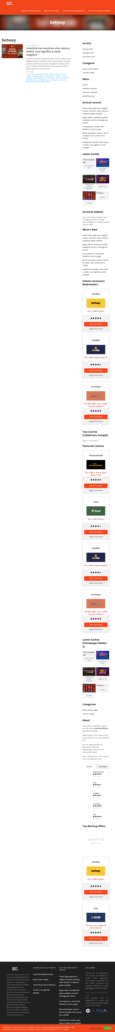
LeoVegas (97, 804)
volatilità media (44, 82)
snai (47, 80)
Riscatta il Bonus (95, 324)
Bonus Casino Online (51, 10)
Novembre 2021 (88, 56)
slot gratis (65, 78)
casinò (28, 76)
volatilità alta (31, 82)
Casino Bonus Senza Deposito (74, 10)
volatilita (62, 80)
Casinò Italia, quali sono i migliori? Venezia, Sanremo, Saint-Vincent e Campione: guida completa (95, 111)
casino (63, 74)
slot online (41, 80)
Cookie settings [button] (96, 1028)
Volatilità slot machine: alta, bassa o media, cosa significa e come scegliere (48, 51)
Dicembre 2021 (88, 53)
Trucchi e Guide (88, 72)
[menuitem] (30, 10)
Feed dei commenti (89, 92)
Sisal (94, 782)
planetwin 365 (39, 78)
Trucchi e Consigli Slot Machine (99, 10)
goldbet (58, 76)
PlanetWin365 (98, 772)
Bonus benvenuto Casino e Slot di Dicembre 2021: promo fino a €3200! (95, 135)
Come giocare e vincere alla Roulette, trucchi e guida (69, 1003)
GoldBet (96, 793)
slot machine (31, 80)
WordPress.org (88, 96)
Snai (94, 814)
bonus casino (54, 74)
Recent (89, 766)
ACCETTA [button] (108, 1028)
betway (45, 74)
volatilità (54, 80)
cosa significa (49, 76)
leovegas (29, 78)
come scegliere (37, 76)
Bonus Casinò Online (90, 69)
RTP (46, 78)
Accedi (84, 85)
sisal (58, 78)
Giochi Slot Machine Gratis (31, 10)
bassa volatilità (36, 74)
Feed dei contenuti (89, 88)
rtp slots (52, 78)
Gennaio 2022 (87, 49)
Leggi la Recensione (96, 329)
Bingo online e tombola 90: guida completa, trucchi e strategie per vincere (95, 120)
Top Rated (102, 766)
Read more (30, 72)
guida (64, 76)
